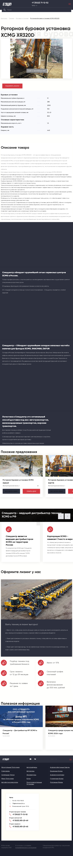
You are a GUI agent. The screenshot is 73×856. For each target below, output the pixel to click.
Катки (29, 778)
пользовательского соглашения (25, 847)
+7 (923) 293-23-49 (20, 820)
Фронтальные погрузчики (10, 767)
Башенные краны (56, 771)
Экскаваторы (31, 775)
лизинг (11, 491)
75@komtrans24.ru (18, 803)
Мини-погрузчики (7, 778)
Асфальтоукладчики (57, 775)
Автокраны (30, 771)
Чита (33, 5)
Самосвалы (5, 771)
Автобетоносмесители (9, 782)
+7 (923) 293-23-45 (20, 826)
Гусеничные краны (56, 778)
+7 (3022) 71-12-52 (40, 3)
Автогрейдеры (32, 767)
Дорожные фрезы (56, 782)
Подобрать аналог (12, 86)
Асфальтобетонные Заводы (60, 767)
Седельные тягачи (8, 775)
